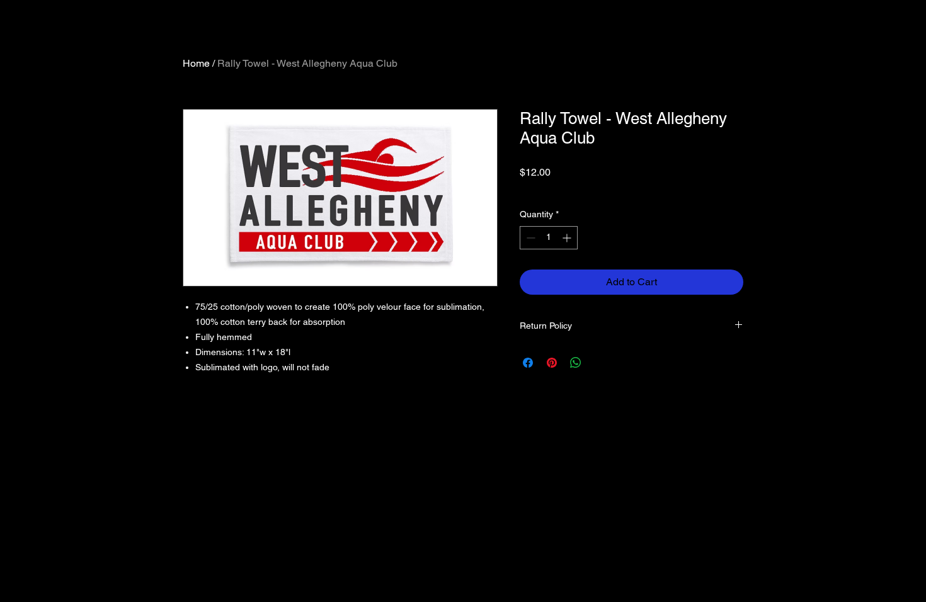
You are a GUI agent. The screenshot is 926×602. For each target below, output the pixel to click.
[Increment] (568, 238)
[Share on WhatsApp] (575, 362)
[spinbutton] (548, 238)
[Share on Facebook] (527, 362)
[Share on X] (599, 362)
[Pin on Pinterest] (551, 362)
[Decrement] (529, 238)
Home (196, 63)
